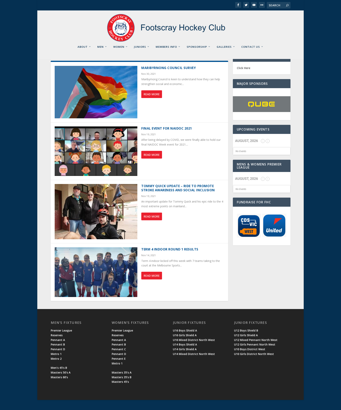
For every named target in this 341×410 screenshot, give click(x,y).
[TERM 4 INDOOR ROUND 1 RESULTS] (96, 272)
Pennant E (119, 359)
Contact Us (250, 47)
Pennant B (58, 344)
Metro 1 (56, 354)
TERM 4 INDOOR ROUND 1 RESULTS (169, 249)
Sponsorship (197, 47)
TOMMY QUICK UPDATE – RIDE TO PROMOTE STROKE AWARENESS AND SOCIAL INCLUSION (178, 188)
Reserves (57, 335)
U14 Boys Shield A (185, 344)
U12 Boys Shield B (246, 330)
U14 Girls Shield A (185, 349)
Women (118, 47)
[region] (261, 104)
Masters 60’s (59, 377)
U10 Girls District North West (254, 354)
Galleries (224, 47)
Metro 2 (56, 359)
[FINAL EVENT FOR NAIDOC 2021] (96, 151)
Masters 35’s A (121, 372)
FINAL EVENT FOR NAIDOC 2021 (166, 128)
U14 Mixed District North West (194, 354)
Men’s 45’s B (59, 368)
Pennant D (58, 349)
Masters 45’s (120, 382)
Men (100, 47)
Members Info (166, 47)
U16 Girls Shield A (185, 335)
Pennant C (119, 349)
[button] (261, 104)
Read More (152, 94)
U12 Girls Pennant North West (254, 344)
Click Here (243, 68)
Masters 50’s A (60, 372)
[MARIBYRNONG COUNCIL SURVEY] (96, 92)
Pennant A (58, 340)
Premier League (61, 330)
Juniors (140, 47)
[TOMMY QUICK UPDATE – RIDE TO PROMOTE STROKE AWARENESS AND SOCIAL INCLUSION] (96, 211)
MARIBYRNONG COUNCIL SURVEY (168, 68)
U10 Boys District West (249, 349)
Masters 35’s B (121, 377)
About (83, 47)
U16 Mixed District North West (194, 340)
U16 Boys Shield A (185, 330)
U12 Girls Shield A (246, 335)
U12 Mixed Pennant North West (255, 340)
